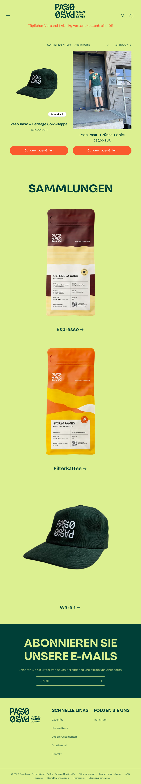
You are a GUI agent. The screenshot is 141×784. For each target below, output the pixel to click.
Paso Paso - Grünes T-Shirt (102, 135)
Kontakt (57, 754)
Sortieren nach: (59, 44)
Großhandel (59, 745)
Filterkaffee (68, 468)
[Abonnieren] (101, 680)
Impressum (78, 778)
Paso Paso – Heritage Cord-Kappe (38, 124)
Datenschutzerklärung (110, 774)
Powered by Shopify (65, 774)
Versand (39, 778)
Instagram (100, 719)
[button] (8, 15)
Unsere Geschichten (64, 736)
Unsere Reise (60, 728)
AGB (127, 774)
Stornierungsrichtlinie (100, 778)
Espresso (68, 329)
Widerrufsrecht (87, 774)
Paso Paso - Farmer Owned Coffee (36, 774)
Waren (67, 607)
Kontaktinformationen (58, 778)
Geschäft (57, 719)
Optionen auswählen (39, 150)
